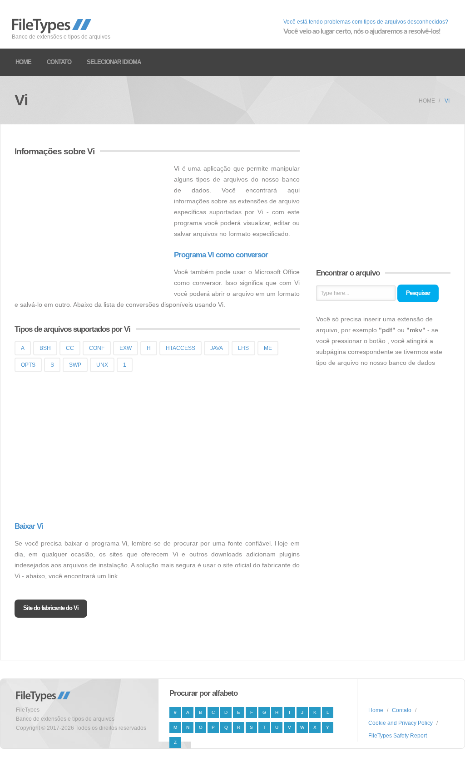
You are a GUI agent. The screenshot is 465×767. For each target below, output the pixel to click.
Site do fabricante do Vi (51, 608)
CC (70, 348)
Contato (59, 62)
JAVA (216, 348)
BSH (45, 348)
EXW (125, 348)
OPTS (28, 365)
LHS (243, 348)
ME (268, 348)
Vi (447, 101)
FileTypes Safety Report (397, 736)
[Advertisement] (91, 226)
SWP (75, 365)
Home (23, 62)
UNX (102, 365)
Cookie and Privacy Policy (400, 723)
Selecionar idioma (114, 62)
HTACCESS (180, 348)
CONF (96, 348)
